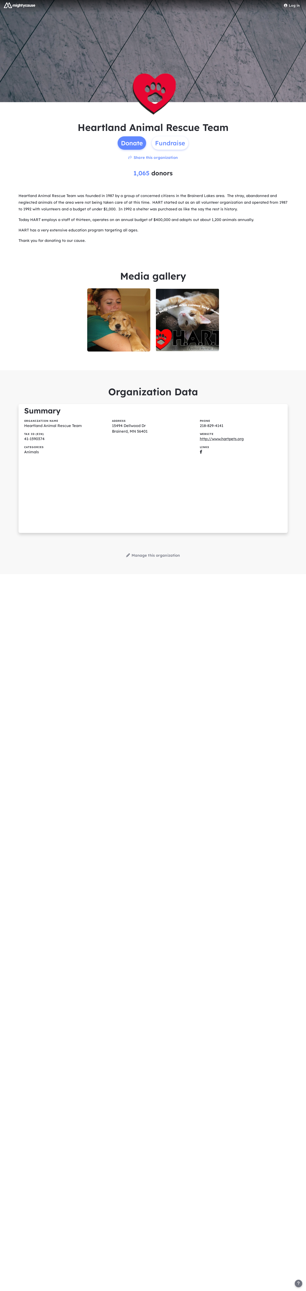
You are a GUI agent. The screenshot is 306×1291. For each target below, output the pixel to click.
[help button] (298, 1283)
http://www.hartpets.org (222, 438)
